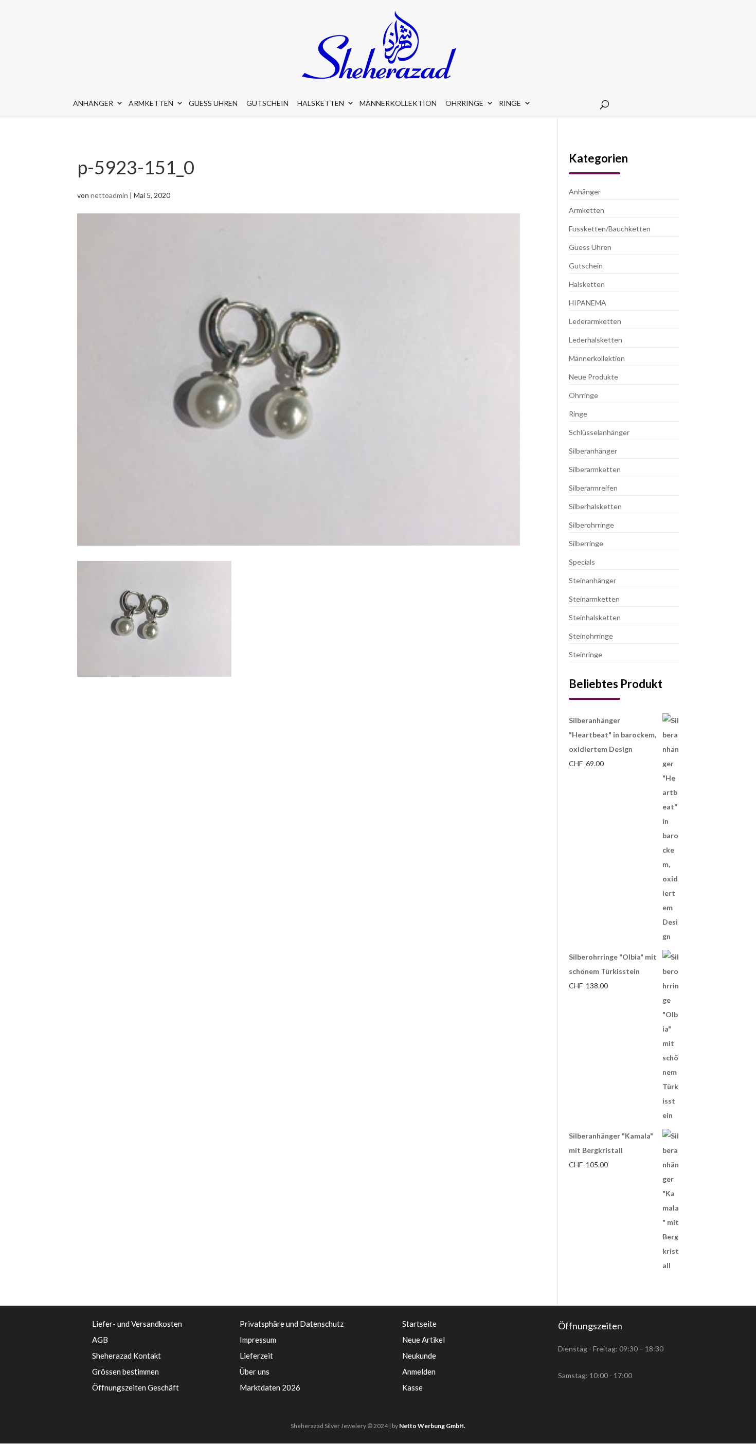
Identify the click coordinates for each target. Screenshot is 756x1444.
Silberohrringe (591, 524)
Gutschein (267, 103)
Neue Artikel (423, 1339)
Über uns (254, 1371)
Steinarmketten (594, 598)
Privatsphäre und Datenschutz (292, 1323)
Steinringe (585, 654)
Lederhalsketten (595, 339)
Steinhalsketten (595, 617)
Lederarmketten (595, 321)
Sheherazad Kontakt (126, 1355)
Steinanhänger (592, 580)
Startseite (419, 1323)
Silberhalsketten (595, 506)
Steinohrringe (591, 635)
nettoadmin (109, 195)
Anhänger (93, 103)
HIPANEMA (587, 302)
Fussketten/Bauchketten (610, 228)
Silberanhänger (593, 450)
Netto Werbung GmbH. (432, 1426)
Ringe (510, 103)
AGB (100, 1339)
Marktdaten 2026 (270, 1387)
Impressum (258, 1339)
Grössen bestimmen (125, 1371)
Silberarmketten (595, 469)
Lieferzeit (256, 1355)
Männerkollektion (398, 103)
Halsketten (320, 103)
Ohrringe (464, 103)
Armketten (151, 103)
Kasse (412, 1387)
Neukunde (419, 1355)
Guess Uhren (213, 103)
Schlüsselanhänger (599, 432)
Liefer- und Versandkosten (137, 1323)
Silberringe (586, 543)
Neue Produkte (593, 376)
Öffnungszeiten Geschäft (135, 1387)
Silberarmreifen (593, 487)
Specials (582, 561)
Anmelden (419, 1371)
